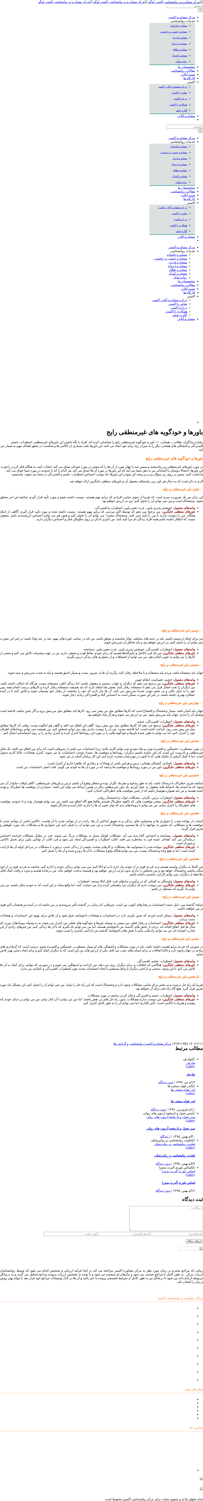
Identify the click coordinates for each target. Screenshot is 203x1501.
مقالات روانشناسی (182, 1410)
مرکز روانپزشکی (184, 1332)
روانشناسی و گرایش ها (129, 1043)
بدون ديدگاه (165, 1082)
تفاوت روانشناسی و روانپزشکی (174, 1144)
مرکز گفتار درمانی (183, 1324)
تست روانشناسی (184, 1379)
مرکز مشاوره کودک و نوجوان (176, 1308)
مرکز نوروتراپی (185, 1316)
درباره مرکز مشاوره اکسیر (177, 1403)
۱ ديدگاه (165, 1136)
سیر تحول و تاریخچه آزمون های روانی (170, 1117)
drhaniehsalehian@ (165, 1490)
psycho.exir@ (163, 1480)
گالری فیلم (188, 1418)
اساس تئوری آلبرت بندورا (178, 1171)
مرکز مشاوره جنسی (181, 1355)
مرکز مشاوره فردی (182, 1364)
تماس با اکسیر (185, 1414)
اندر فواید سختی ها (183, 1089)
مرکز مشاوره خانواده (181, 1347)
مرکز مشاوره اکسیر (158, 1043)
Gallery (190, 1066)
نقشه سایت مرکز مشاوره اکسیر (173, 1399)
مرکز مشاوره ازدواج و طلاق (176, 1371)
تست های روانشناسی (181, 1406)
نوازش (190, 1062)
